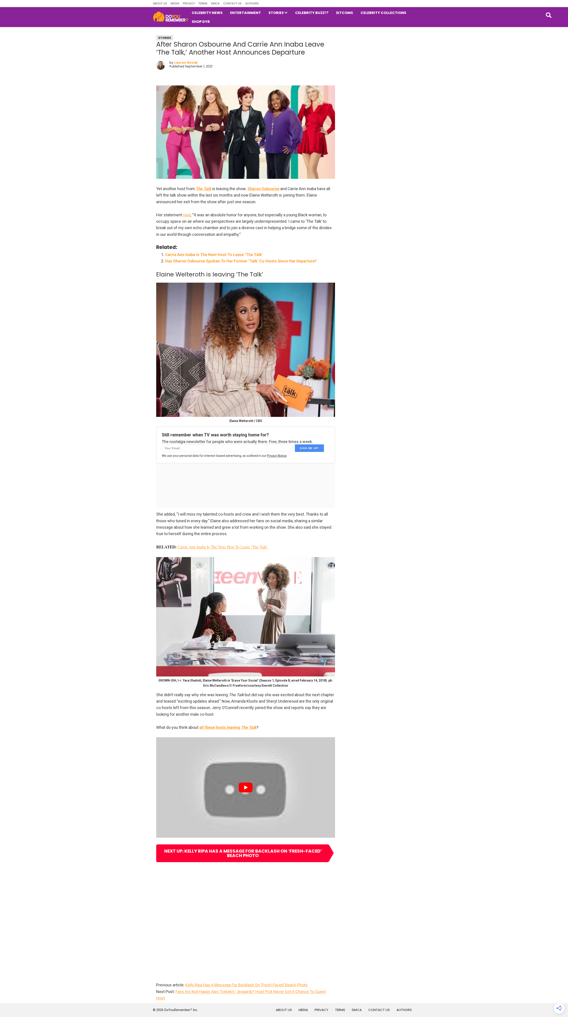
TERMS (202, 3)
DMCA (215, 3)
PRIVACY (189, 3)
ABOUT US (160, 3)
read (187, 215)
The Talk (203, 188)
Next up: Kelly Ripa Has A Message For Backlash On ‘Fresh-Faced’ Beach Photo (243, 853)
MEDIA (175, 3)
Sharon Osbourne (263, 188)
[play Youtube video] (245, 787)
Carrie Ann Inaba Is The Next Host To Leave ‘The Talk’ (214, 254)
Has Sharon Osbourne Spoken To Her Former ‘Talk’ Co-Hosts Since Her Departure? (241, 261)
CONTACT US (232, 3)
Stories (164, 38)
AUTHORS (252, 3)
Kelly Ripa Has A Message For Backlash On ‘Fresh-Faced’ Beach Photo (246, 985)
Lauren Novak (186, 62)
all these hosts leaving (227, 727)
